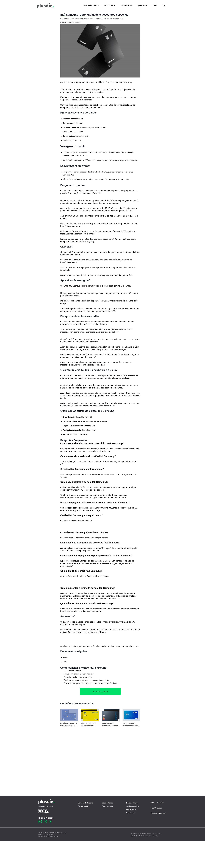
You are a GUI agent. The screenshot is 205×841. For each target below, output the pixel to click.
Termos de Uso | (135, 833)
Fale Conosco (156, 808)
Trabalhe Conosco (158, 813)
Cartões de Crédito (85, 803)
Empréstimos (107, 803)
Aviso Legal (158, 833)
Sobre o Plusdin (157, 802)
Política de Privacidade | (147, 833)
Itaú (64, 622)
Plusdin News (131, 803)
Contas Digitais (131, 809)
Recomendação (83, 806)
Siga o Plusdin (45, 818)
